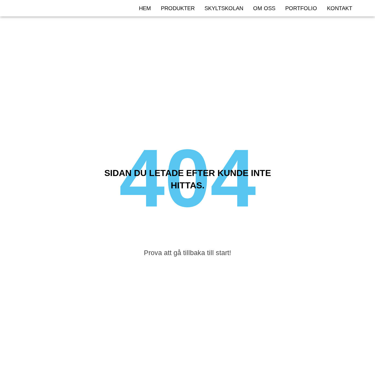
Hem (145, 8)
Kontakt (339, 8)
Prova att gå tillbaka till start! (187, 252)
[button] (364, 8)
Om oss (264, 8)
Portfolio (301, 8)
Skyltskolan (224, 8)
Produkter (178, 8)
